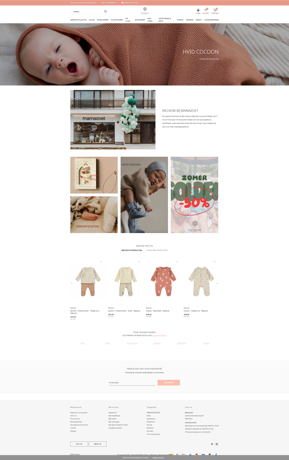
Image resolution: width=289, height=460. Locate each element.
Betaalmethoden (76, 422)
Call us (79, 444)
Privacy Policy (75, 419)
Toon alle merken (159, 335)
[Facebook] (212, 444)
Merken (189, 20)
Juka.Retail (168, 455)
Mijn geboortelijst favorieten (118, 425)
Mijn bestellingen (114, 416)
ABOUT (199, 20)
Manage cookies (158, 457)
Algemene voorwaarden (78, 413)
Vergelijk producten (115, 428)
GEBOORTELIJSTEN (78, 20)
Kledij (91, 20)
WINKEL (180, 20)
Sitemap (73, 431)
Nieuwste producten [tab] (132, 250)
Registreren (113, 413)
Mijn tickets (112, 419)
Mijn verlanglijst (114, 422)
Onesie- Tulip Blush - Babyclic (157, 311)
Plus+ (147, 455)
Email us (97, 444)
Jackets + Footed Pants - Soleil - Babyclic (124, 311)
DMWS (140, 455)
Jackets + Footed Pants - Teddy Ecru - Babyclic (85, 312)
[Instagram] (217, 444)
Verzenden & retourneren (79, 425)
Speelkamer (102, 20)
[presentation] (71, 283)
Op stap (127, 19)
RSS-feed (153, 455)
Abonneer (169, 383)
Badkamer (140, 20)
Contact (73, 428)
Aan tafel (150, 19)
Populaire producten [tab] (157, 250)
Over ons (73, 416)
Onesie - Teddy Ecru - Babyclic (196, 311)
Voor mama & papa (164, 19)
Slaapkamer (117, 20)
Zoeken (105, 11)
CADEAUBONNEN (211, 20)
